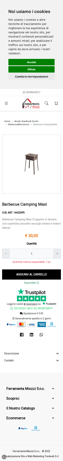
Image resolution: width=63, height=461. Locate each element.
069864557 (32, 92)
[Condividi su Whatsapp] (41, 335)
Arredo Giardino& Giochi (26, 121)
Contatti (9, 360)
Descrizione (11, 353)
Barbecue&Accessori (18, 124)
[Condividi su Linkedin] (31, 335)
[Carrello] (56, 103)
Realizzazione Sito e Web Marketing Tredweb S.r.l (31, 456)
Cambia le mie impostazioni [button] (31, 76)
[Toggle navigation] (6, 103)
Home (7, 121)
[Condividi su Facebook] (22, 335)
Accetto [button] (31, 62)
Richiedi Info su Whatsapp (33, 308)
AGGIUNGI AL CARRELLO (31, 274)
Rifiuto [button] (32, 69)
